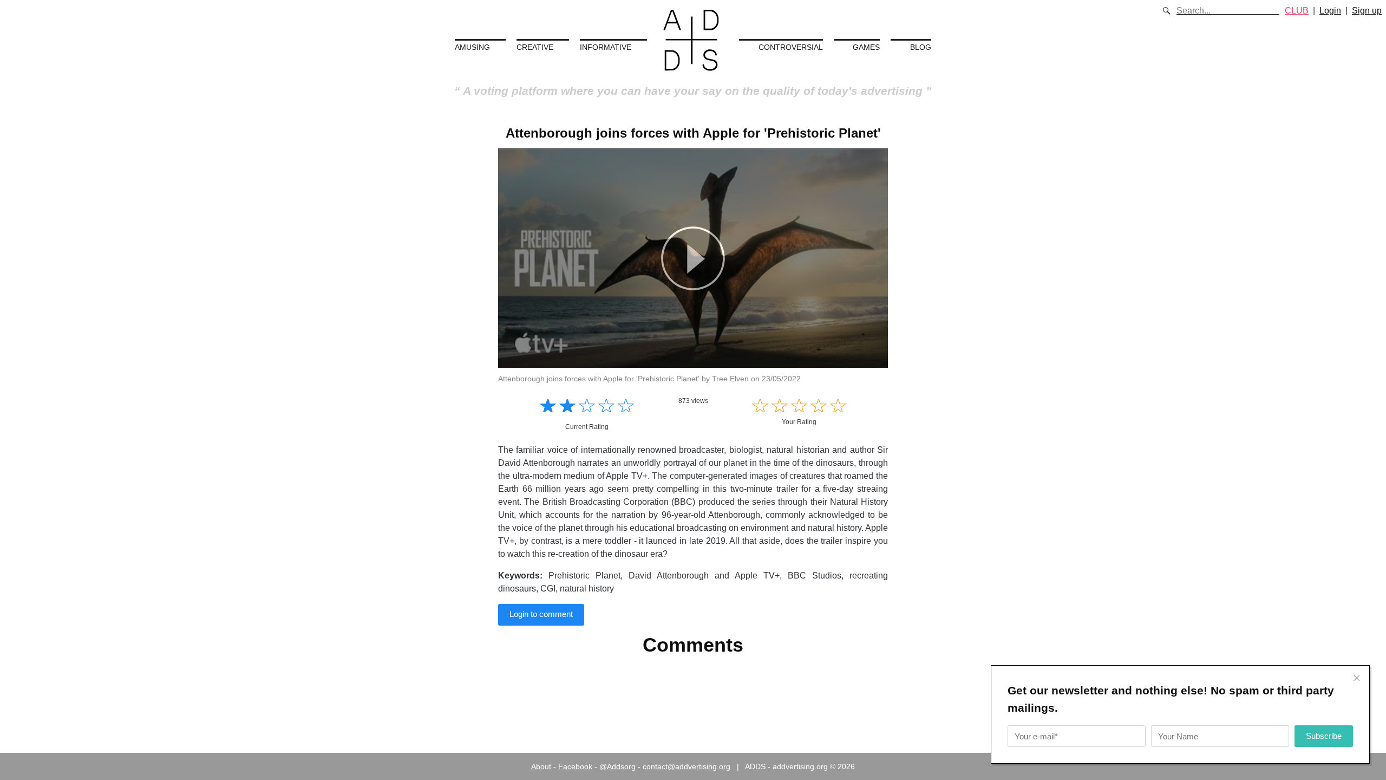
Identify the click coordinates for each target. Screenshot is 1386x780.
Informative (605, 47)
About (541, 766)
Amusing (472, 47)
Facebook (575, 766)
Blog (920, 47)
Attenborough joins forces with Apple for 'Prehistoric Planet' (693, 133)
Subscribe (1324, 735)
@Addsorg (617, 766)
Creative (535, 47)
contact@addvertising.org (686, 766)
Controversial (791, 47)
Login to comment (541, 614)
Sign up (1367, 10)
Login (1330, 10)
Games (866, 47)
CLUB (1297, 10)
